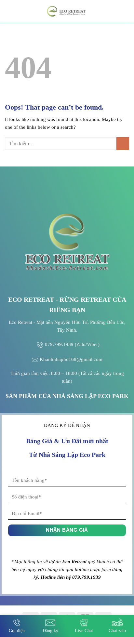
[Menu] (9, 11)
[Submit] (122, 143)
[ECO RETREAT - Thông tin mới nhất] (67, 11)
